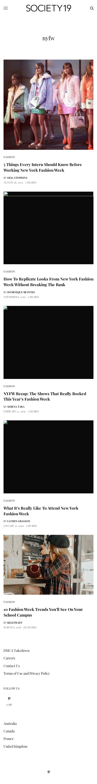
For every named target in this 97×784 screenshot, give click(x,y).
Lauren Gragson (18, 521)
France (9, 738)
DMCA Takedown (16, 650)
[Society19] (48, 8)
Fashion (9, 157)
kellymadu (15, 622)
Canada (9, 731)
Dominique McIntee (21, 292)
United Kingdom (15, 746)
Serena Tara (16, 406)
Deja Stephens (17, 177)
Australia (10, 723)
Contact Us (12, 666)
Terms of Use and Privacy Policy (27, 673)
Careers (9, 658)
